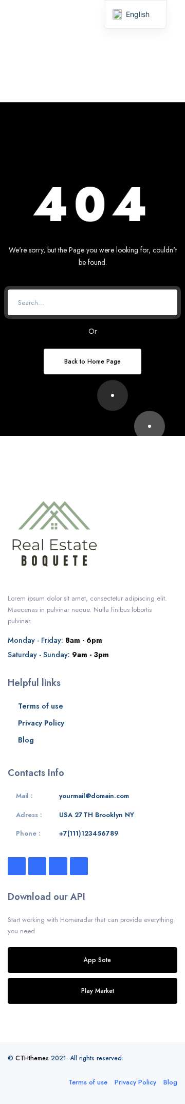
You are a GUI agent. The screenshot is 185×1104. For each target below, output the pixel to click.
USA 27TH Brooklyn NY (96, 815)
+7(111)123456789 (89, 833)
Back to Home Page (92, 361)
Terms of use (40, 706)
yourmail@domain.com (94, 796)
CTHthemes (32, 1058)
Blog (26, 740)
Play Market (97, 990)
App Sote (97, 959)
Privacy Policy (41, 723)
